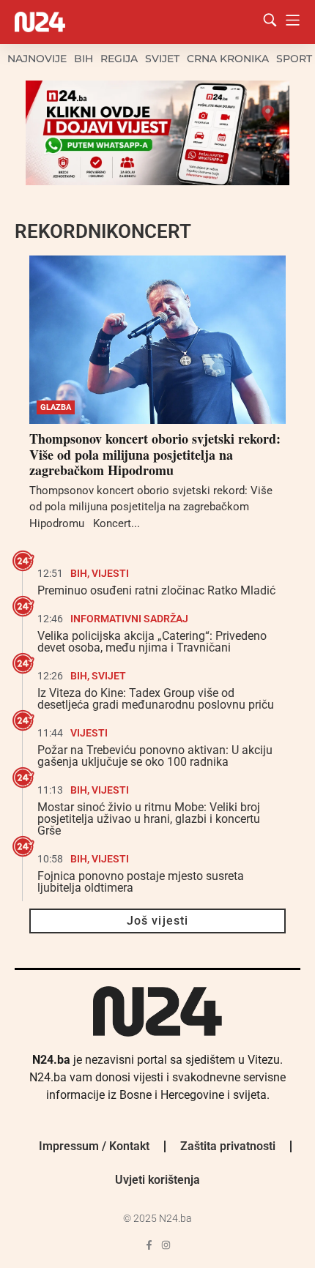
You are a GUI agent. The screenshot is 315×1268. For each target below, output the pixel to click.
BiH (83, 58)
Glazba (55, 407)
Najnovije (37, 58)
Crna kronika (228, 58)
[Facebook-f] (149, 1245)
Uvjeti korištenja (157, 1180)
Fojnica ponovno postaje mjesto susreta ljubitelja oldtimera (140, 882)
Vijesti (110, 573)
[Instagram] (166, 1245)
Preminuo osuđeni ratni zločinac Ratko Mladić (156, 590)
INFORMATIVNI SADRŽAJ (129, 618)
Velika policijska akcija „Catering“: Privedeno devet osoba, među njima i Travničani (152, 641)
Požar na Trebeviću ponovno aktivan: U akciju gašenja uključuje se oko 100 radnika (155, 756)
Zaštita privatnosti (227, 1146)
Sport (294, 58)
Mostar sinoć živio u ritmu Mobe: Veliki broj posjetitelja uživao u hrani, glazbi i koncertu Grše (148, 819)
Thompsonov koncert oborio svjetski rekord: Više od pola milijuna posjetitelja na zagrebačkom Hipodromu (155, 454)
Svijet (162, 58)
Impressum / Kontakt (94, 1146)
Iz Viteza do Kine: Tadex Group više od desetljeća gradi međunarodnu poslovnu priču (155, 699)
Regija (119, 58)
